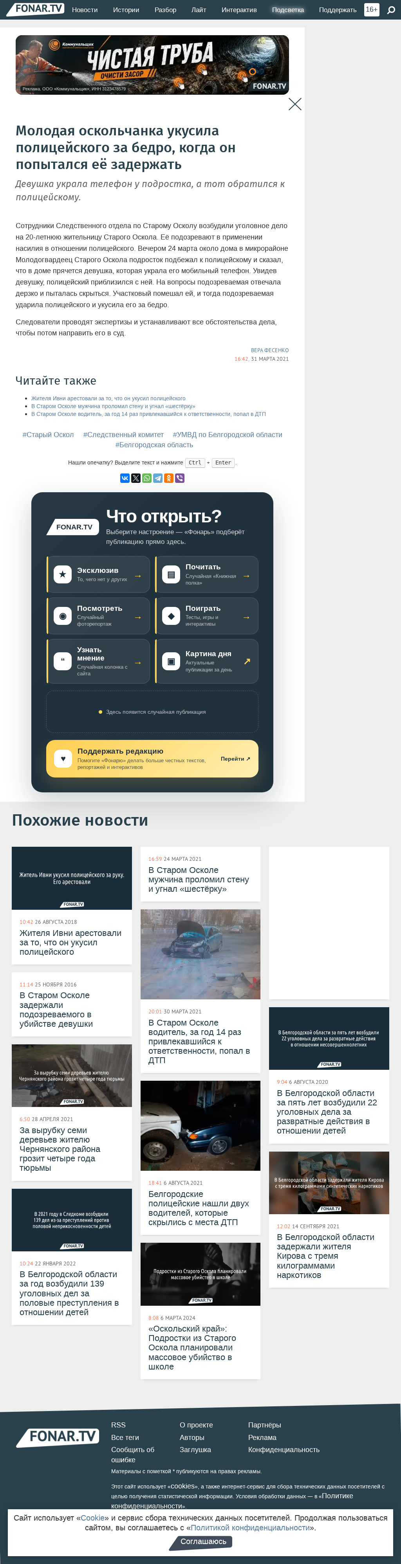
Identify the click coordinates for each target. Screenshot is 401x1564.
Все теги (125, 1437)
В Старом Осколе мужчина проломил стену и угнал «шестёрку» (113, 406)
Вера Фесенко (270, 350)
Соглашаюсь (203, 1541)
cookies (183, 1486)
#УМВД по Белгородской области (227, 434)
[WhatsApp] (147, 478)
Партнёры (264, 1425)
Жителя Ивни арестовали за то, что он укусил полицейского (108, 398)
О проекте (196, 1425)
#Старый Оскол (48, 434)
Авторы (192, 1437)
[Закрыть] (295, 104)
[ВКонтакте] (125, 478)
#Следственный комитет (123, 434)
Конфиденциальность (284, 1449)
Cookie (93, 1518)
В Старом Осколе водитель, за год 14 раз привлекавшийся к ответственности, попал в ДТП (148, 414)
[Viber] (179, 478)
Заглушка (195, 1449)
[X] (136, 478)
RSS (118, 1425)
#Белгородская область (154, 445)
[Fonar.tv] (35, 9)
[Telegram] (158, 478)
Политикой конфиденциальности (250, 1528)
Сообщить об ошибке (132, 1455)
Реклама (262, 1437)
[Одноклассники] (168, 478)
